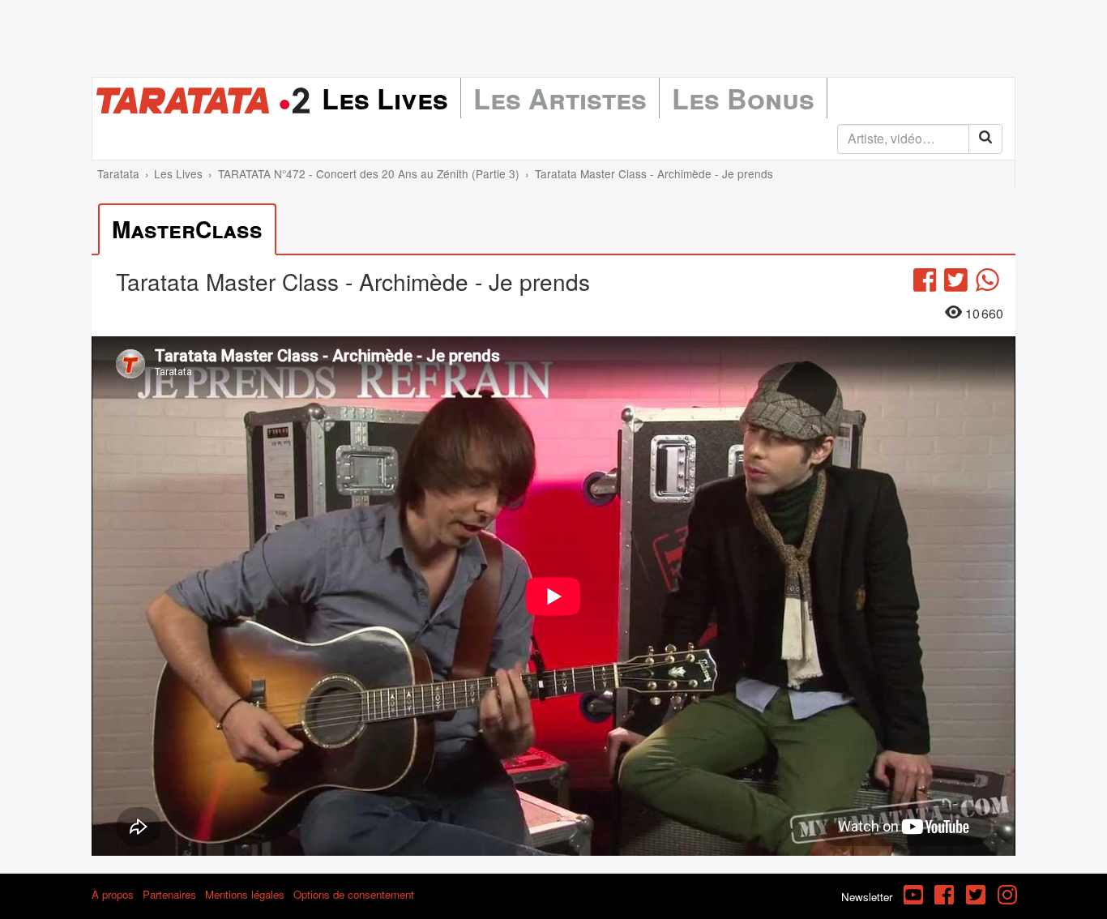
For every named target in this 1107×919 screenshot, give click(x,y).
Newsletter (866, 896)
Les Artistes (560, 98)
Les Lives (385, 98)
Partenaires (169, 894)
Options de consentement (353, 894)
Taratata (118, 173)
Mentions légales (244, 894)
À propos (113, 894)
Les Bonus (743, 98)
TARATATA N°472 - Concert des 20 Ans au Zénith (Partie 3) (368, 173)
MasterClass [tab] (187, 229)
